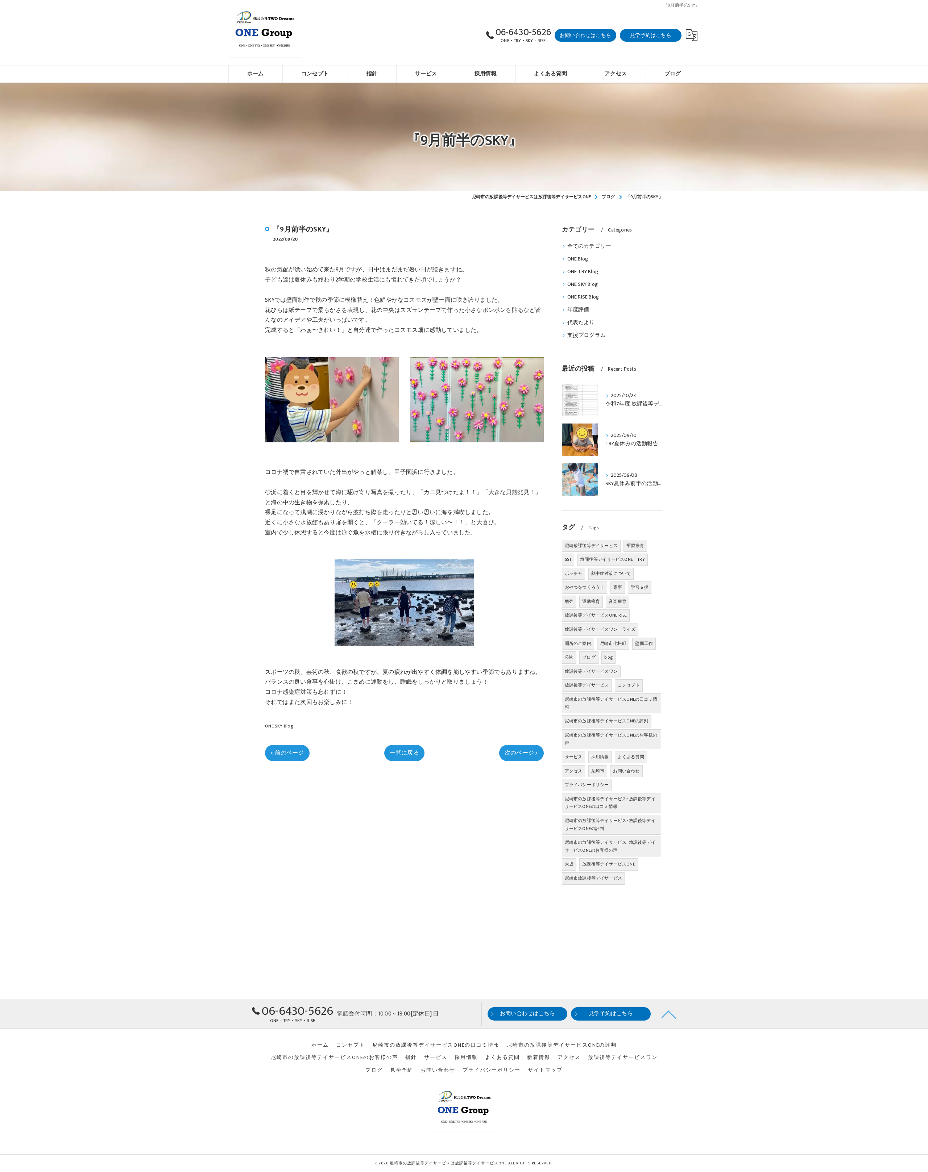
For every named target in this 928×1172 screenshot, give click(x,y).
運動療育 (591, 601)
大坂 (569, 864)
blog (608, 657)
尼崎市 (598, 771)
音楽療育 (617, 601)
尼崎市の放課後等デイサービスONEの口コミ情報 (611, 703)
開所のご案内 (578, 643)
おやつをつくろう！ (585, 587)
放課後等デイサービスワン (591, 671)
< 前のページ (287, 753)
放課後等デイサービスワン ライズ (600, 629)
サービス (574, 756)
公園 (569, 657)
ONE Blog (577, 259)
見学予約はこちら (650, 35)
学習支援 (640, 587)
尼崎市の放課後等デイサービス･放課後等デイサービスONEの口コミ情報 (610, 802)
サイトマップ (545, 1070)
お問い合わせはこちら (585, 35)
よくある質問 (631, 756)
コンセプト (629, 685)
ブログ (589, 657)
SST (568, 559)
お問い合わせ (626, 771)
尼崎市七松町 (613, 643)
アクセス (574, 771)
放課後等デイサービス (587, 685)
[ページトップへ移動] (669, 1014)
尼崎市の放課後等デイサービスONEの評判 (607, 721)
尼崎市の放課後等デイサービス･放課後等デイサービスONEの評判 (610, 824)
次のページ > (521, 753)
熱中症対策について (611, 573)
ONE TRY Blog (582, 271)
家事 (617, 587)
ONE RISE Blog (583, 297)
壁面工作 (644, 643)
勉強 (569, 601)
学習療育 (635, 545)
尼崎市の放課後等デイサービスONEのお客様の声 (611, 739)
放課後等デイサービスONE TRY (612, 559)
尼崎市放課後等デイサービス (593, 878)
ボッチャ (574, 573)
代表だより (581, 322)
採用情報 (600, 756)
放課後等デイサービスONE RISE (596, 615)
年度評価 (578, 309)
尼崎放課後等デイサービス (591, 545)
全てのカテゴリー (589, 246)
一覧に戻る (404, 753)
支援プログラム (586, 335)
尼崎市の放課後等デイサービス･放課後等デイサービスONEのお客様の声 (610, 846)
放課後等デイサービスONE (608, 864)
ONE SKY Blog (279, 726)
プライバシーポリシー (587, 784)
